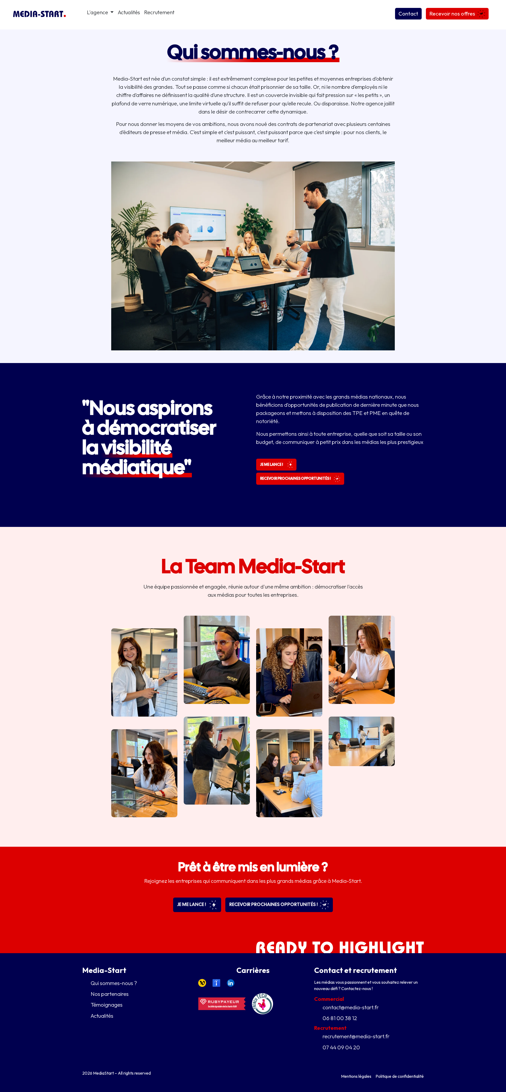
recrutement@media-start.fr (356, 1036)
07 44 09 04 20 (341, 1047)
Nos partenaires (110, 993)
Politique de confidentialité (400, 1076)
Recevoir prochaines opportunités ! (274, 904)
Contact (408, 13)
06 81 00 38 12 (340, 1018)
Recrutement (159, 12)
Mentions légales (356, 1076)
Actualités (129, 12)
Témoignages (107, 1004)
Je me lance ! (192, 904)
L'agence (98, 12)
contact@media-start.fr (351, 1007)
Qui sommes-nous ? (114, 983)
